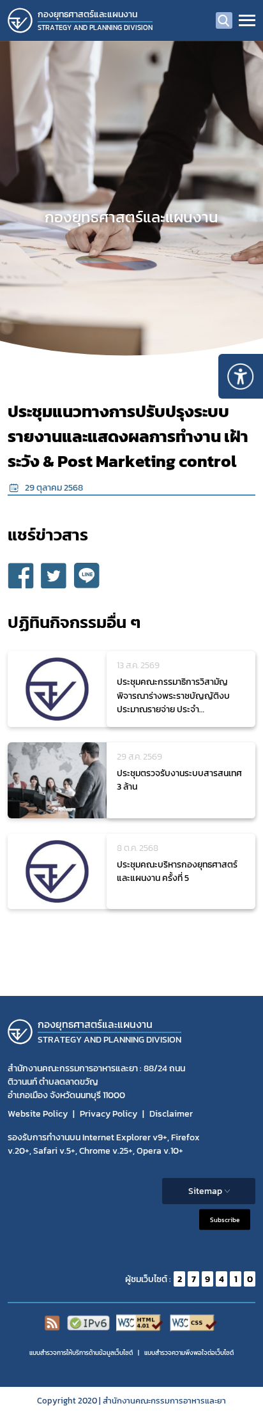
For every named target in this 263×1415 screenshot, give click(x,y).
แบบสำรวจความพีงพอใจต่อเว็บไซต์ (189, 1353)
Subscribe (224, 1220)
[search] (224, 20)
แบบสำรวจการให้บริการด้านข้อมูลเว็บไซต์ (81, 1353)
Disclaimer (171, 1114)
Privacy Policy (108, 1114)
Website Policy (38, 1114)
